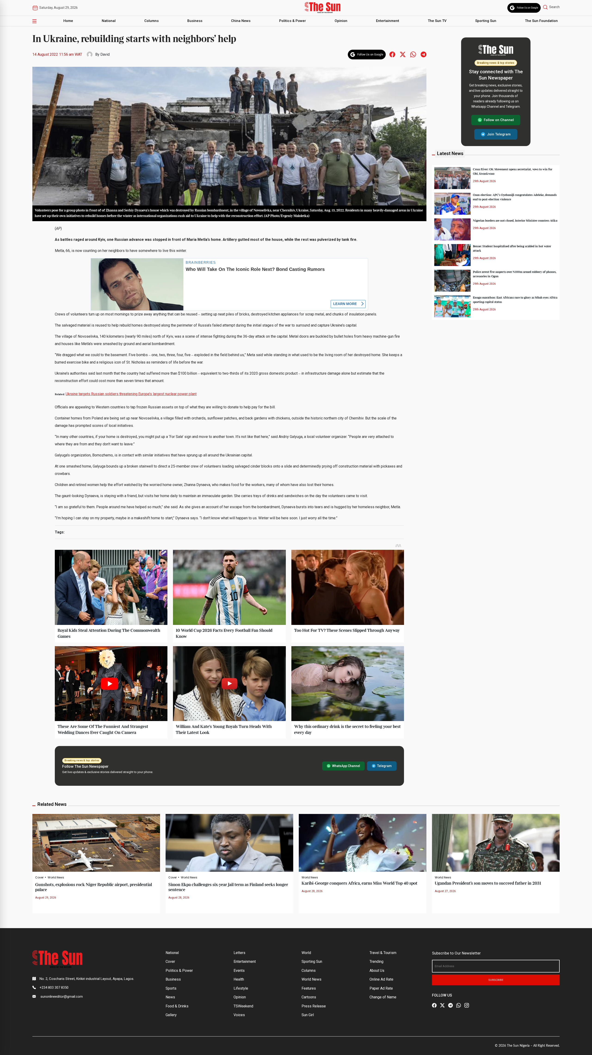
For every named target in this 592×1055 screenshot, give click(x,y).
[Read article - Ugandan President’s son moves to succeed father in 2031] (496, 842)
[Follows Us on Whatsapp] (413, 54)
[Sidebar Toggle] (34, 21)
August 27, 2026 (445, 891)
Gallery (171, 1015)
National (109, 21)
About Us (377, 970)
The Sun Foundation (541, 21)
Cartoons (309, 997)
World (306, 953)
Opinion (341, 21)
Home (68, 21)
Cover (39, 877)
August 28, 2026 (178, 897)
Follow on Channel (499, 120)
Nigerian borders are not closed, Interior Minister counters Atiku (515, 220)
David (105, 54)
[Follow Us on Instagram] (466, 1005)
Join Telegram (499, 134)
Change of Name (383, 997)
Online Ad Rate (381, 979)
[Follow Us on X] (442, 1005)
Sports (171, 988)
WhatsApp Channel (346, 766)
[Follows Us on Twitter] (403, 54)
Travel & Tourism (383, 953)
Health (239, 979)
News (170, 997)
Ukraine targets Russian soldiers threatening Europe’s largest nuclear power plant (131, 394)
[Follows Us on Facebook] (392, 54)
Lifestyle (241, 988)
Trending (376, 961)
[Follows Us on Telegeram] (423, 54)
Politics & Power (292, 21)
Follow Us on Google (527, 7)
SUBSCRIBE (495, 980)
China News (240, 21)
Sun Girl (308, 1015)
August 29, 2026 (45, 897)
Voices (239, 1015)
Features (309, 988)
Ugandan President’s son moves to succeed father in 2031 (488, 883)
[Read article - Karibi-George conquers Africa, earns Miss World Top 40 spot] (362, 842)
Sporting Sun (485, 21)
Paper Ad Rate (381, 988)
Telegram (384, 766)
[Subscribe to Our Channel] (450, 1005)
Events (239, 970)
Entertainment (387, 21)
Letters (239, 953)
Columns (151, 21)
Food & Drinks (177, 1006)
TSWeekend (243, 1006)
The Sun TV (437, 21)
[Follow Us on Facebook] (434, 1005)
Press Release (314, 1006)
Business (194, 21)
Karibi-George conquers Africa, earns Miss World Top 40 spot (359, 883)
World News (56, 877)
